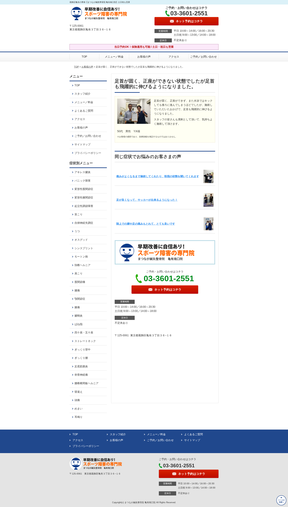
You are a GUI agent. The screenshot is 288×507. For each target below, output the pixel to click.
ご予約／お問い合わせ (203, 56)
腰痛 (77, 290)
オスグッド (81, 239)
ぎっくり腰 (81, 357)
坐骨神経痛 (81, 374)
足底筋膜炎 (81, 366)
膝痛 (77, 307)
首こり (78, 214)
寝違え (78, 391)
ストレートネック (85, 341)
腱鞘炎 (78, 315)
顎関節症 (79, 298)
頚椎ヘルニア (82, 265)
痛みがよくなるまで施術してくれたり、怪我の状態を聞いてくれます (157, 176)
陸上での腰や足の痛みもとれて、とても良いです (145, 223)
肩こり (78, 273)
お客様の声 (144, 56)
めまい (78, 408)
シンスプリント (83, 248)
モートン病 (81, 256)
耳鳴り (78, 417)
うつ (77, 231)
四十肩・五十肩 (83, 332)
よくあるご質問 (83, 110)
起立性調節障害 (83, 206)
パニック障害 (82, 180)
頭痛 (77, 400)
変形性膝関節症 (83, 197)
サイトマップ (82, 144)
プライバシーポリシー (87, 153)
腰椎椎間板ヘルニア (86, 383)
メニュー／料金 (114, 56)
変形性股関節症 (83, 189)
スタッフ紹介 (82, 93)
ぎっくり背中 (82, 349)
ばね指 (78, 324)
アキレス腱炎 (82, 172)
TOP (84, 56)
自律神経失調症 (83, 222)
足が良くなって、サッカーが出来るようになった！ (147, 199)
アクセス (173, 56)
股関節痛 (79, 282)
